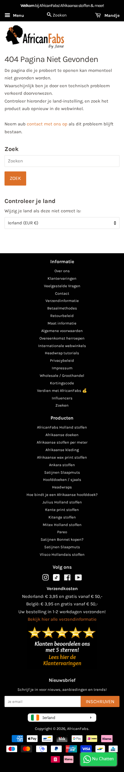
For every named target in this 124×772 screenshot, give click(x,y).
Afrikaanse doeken (62, 434)
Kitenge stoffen (62, 517)
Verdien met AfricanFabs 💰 (62, 390)
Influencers (62, 398)
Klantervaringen (62, 278)
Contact (62, 293)
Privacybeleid (62, 360)
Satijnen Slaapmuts (62, 472)
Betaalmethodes (62, 308)
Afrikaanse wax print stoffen (62, 457)
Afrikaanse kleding (62, 450)
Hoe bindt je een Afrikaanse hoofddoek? (62, 494)
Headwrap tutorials (62, 353)
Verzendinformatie (62, 300)
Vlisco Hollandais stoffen (62, 554)
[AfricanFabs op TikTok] (56, 579)
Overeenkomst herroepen (62, 338)
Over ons (62, 271)
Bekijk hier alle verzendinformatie (62, 619)
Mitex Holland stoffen (62, 524)
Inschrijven (100, 701)
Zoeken (62, 405)
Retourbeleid (62, 315)
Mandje (111, 15)
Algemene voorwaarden (62, 330)
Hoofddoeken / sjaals (62, 479)
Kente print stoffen (62, 509)
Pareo (62, 532)
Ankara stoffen (62, 465)
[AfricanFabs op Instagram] (45, 579)
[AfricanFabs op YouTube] (78, 579)
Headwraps (62, 487)
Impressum (62, 368)
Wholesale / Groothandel (62, 375)
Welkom (27, 5)
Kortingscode (62, 383)
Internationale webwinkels (62, 345)
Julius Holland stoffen (62, 502)
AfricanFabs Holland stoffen (62, 427)
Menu (18, 15)
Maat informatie (62, 323)
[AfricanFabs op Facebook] (67, 579)
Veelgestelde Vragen (62, 286)
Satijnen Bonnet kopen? (62, 539)
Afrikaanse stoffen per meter (62, 442)
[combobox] (62, 161)
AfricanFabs (77, 728)
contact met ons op (47, 124)
